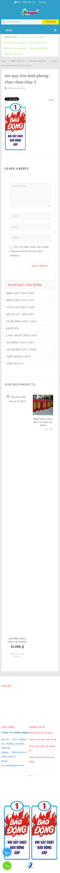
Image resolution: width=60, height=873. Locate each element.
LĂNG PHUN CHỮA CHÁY (21, 335)
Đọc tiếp (48, 429)
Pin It (51, 100)
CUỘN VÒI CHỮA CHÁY (20, 307)
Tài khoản (46, 794)
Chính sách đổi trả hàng (41, 732)
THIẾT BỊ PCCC (17, 61)
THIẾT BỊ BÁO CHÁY (18, 356)
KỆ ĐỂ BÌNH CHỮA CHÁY (21, 321)
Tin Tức (36, 798)
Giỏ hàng (43, 2)
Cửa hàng (44, 785)
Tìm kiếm (50, 22)
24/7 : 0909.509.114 (25, 2)
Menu (9, 30)
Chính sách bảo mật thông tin (17, 781)
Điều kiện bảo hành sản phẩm (24, 790)
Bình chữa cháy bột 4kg (14, 42)
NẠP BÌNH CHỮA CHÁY (20, 342)
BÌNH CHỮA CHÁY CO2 (20, 300)
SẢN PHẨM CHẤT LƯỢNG (21, 349)
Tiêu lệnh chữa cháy (37, 42)
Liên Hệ (34, 794)
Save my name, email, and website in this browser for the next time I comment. (29, 251)
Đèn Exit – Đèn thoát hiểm (15, 48)
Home (3, 61)
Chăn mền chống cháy (13, 54)
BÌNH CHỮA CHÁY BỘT (20, 293)
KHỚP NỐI (12, 328)
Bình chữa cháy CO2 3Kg (33, 37)
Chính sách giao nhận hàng (42, 739)
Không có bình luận (16, 88)
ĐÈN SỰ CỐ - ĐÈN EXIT (20, 314)
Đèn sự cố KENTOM (39, 48)
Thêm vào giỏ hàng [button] (17, 655)
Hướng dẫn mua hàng (18, 794)
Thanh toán (24, 798)
